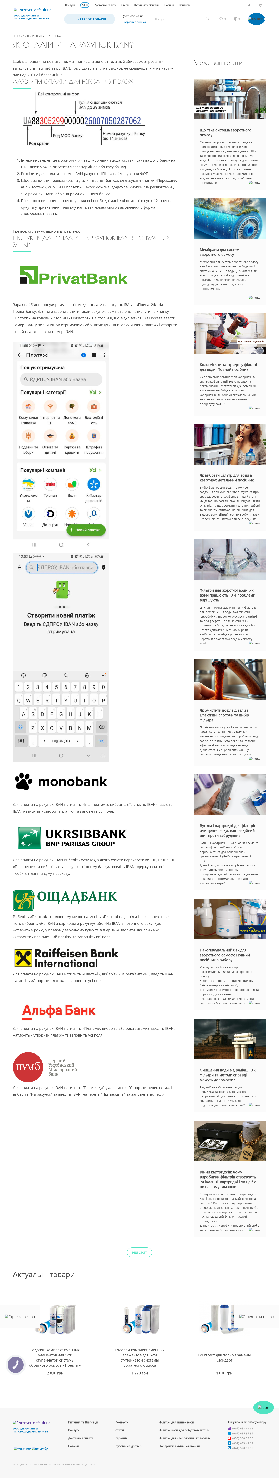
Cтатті (119, 1430)
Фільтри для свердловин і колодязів (184, 1438)
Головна (17, 35)
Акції (85, 5)
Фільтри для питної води (176, 1422)
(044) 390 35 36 (242, 1448)
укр (250, 5)
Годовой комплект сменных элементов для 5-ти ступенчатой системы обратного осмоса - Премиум (55, 1357)
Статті (125, 5)
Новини (169, 5)
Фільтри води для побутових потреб (184, 1430)
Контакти (185, 5)
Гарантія (121, 1438)
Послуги (70, 5)
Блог (27, 35)
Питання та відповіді (146, 5)
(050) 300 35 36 (242, 1438)
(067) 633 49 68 (242, 1428)
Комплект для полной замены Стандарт (224, 1358)
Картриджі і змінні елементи (179, 1446)
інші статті (139, 1252)
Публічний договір (128, 1446)
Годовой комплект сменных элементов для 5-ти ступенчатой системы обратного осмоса (139, 1357)
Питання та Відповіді (83, 1422)
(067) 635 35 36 (242, 1433)
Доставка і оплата (105, 5)
